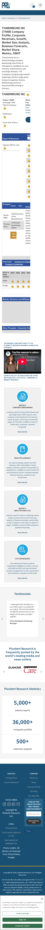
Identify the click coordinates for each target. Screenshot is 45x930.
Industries (12, 18)
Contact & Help (33, 787)
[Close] (42, 899)
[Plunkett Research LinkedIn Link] (4, 805)
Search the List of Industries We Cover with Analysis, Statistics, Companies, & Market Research (21, 377)
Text (20, 206)
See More (14, 235)
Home (4, 18)
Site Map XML (33, 796)
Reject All (22, 920)
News (34, 782)
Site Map (34, 791)
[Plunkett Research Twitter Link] (9, 805)
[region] (22, 912)
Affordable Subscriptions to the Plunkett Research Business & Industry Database (21, 345)
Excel (13, 206)
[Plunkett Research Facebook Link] (14, 805)
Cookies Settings (22, 913)
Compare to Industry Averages (27, 262)
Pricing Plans (11, 778)
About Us (34, 778)
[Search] (40, 5)
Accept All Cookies (22, 926)
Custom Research (11, 782)
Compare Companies (14, 264)
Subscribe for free (33, 822)
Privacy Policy (11, 828)
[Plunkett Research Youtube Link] (18, 805)
